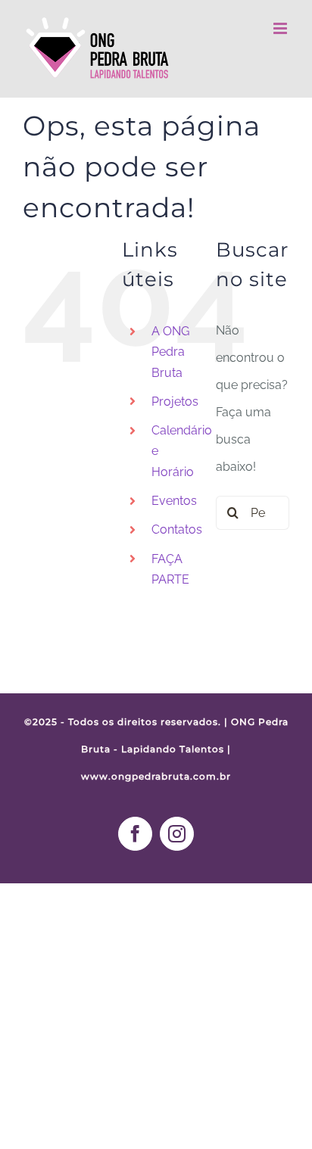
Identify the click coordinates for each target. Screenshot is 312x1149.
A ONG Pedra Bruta (170, 351)
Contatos (176, 529)
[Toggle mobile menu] (281, 28)
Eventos (174, 501)
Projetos (174, 401)
